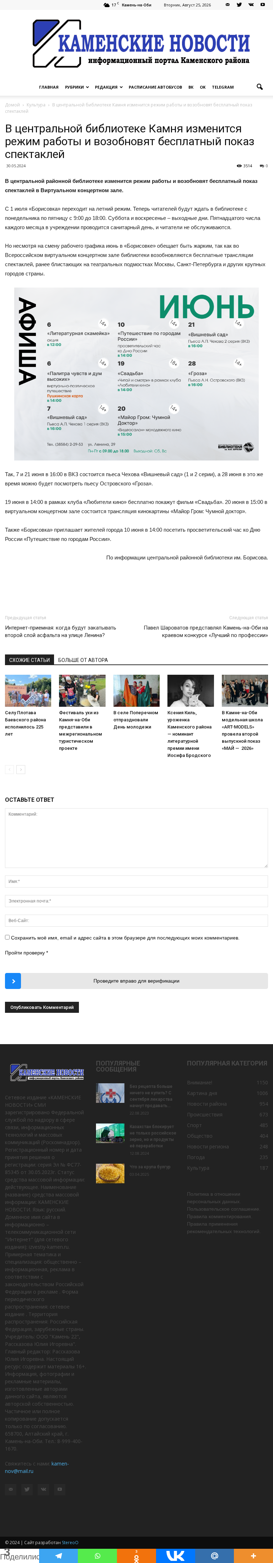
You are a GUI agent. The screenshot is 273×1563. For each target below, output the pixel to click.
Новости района (207, 1103)
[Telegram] (58, 1556)
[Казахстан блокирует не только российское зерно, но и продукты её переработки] (110, 1133)
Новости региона (208, 1146)
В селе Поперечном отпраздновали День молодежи (135, 720)
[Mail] (227, 5)
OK (202, 87)
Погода (196, 1157)
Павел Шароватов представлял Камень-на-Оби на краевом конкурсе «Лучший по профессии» (206, 631)
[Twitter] (239, 5)
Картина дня (202, 1093)
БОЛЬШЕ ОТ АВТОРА (83, 660)
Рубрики (74, 87)
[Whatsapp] (97, 1556)
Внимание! (199, 1082)
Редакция (106, 87)
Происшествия (205, 1114)
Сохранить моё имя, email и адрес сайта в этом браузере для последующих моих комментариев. (125, 938)
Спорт (194, 1125)
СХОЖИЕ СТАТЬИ (29, 660)
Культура (198, 1167)
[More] (253, 1556)
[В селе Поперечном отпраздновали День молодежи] (136, 691)
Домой (12, 105)
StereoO (70, 1543)
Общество (200, 1135)
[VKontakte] (251, 5)
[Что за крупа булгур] (110, 1173)
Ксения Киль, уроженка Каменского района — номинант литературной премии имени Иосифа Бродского (189, 734)
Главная (49, 87)
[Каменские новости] (136, 44)
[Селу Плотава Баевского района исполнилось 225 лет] (28, 691)
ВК (190, 87)
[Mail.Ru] (214, 1556)
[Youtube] (262, 5)
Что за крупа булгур (150, 1166)
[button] (259, 87)
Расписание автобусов (155, 87)
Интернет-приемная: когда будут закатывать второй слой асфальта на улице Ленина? (60, 631)
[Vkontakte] (175, 1556)
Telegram (223, 87)
